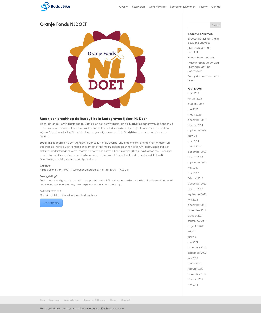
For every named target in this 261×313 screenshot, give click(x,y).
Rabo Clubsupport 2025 (201, 57)
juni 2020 (193, 258)
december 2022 (197, 183)
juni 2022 (193, 199)
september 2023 (197, 162)
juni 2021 (193, 236)
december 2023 (197, 151)
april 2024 (193, 141)
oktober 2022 (195, 189)
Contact (216, 7)
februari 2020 (195, 268)
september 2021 (197, 220)
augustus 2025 (196, 103)
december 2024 (197, 119)
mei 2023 (193, 167)
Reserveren (138, 7)
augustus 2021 (196, 226)
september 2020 (197, 252)
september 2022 (197, 194)
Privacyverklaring (89, 308)
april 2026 (193, 93)
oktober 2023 (195, 157)
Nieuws (203, 7)
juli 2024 (192, 135)
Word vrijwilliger (157, 7)
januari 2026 (195, 98)
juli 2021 (192, 231)
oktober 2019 (195, 279)
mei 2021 (193, 242)
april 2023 (193, 173)
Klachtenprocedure (112, 308)
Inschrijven (51, 203)
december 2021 (197, 204)
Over (122, 7)
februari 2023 (195, 178)
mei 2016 (193, 284)
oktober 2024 (195, 125)
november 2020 (197, 247)
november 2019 (197, 274)
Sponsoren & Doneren (182, 7)
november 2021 (197, 210)
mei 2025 (193, 109)
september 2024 (197, 130)
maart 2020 (194, 263)
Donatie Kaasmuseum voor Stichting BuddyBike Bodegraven (203, 66)
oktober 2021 (195, 215)
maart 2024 (194, 146)
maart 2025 (194, 114)
